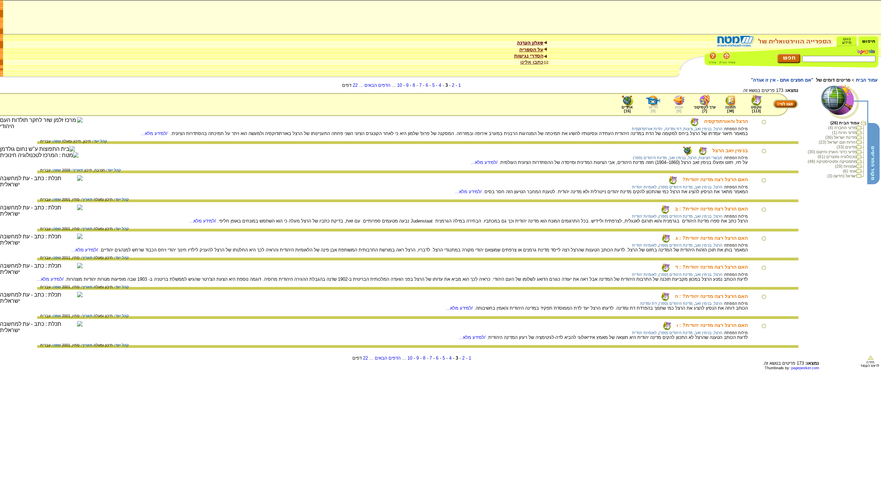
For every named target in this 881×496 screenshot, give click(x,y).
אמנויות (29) (846, 166)
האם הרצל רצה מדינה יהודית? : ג (712, 238)
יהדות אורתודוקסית (647, 129)
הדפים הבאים (377, 85)
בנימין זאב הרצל (730, 150)
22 (355, 85)
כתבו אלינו (531, 62)
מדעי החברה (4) (842, 127)
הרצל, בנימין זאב (708, 129)
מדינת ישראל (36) (841, 137)
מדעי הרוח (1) (844, 132)
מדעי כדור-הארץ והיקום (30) (832, 151)
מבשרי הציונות (710, 158)
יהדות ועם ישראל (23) (838, 142)
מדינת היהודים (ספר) (650, 158)
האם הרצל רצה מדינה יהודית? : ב (711, 208)
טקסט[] (756, 109)
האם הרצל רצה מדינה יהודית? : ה (711, 296)
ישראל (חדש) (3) (842, 176)
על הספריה (531, 49)
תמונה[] (730, 109)
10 (399, 85)
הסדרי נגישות (528, 56)
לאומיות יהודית (644, 187)
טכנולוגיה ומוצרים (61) (837, 156)
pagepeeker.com (805, 368)
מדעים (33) (847, 147)
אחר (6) (850, 171)
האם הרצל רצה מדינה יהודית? (715, 179)
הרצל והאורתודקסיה (726, 121)
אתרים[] (627, 109)
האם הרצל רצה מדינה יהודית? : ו (712, 325)
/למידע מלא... (155, 133)
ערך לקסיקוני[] (705, 109)
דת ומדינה (673, 129)
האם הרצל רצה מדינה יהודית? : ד (711, 267)
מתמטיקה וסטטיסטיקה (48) (832, 161)
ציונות (688, 129)
